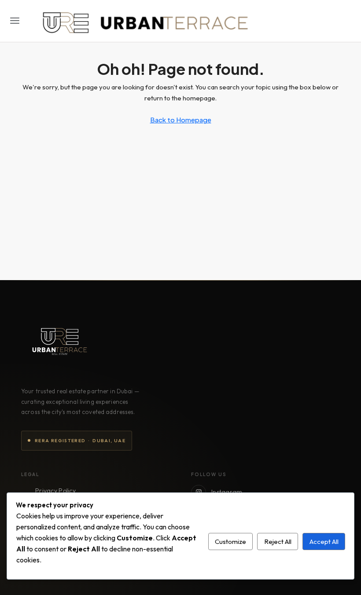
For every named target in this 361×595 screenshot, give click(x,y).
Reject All (277, 541)
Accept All (324, 541)
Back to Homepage (180, 119)
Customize (230, 541)
